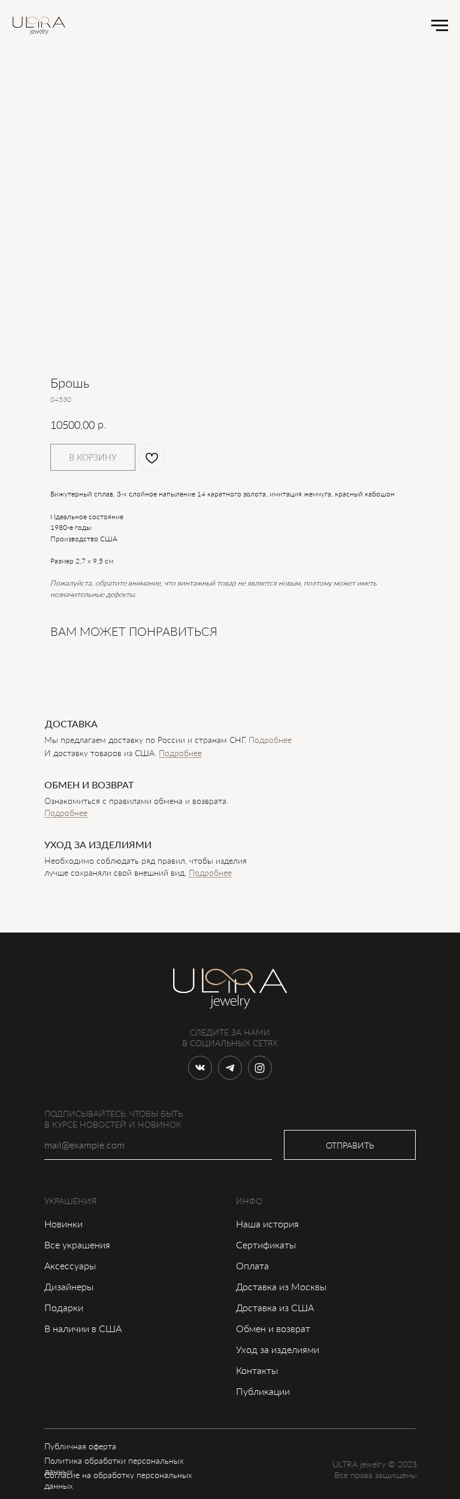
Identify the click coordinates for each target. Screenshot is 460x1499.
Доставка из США (275, 1307)
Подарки (63, 1307)
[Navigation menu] (439, 26)
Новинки (63, 1223)
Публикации (263, 1391)
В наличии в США (83, 1328)
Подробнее (180, 753)
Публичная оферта (80, 1446)
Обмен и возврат (273, 1328)
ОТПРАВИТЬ (350, 1145)
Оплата (252, 1265)
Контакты (257, 1370)
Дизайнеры (68, 1286)
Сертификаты (266, 1244)
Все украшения (77, 1244)
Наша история (267, 1223)
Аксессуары (70, 1265)
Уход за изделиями (277, 1349)
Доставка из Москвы (281, 1286)
